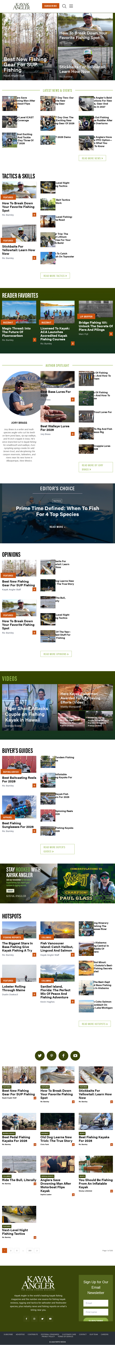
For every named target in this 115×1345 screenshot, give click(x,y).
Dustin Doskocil (10, 994)
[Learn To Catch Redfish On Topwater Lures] (47, 259)
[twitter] (40, 1056)
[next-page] (37, 1250)
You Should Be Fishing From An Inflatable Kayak (96, 1183)
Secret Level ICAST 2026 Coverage (22, 118)
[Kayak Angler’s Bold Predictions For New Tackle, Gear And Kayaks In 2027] (86, 103)
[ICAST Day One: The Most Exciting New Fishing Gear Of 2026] (47, 123)
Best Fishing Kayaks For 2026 (61, 829)
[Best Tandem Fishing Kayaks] (47, 763)
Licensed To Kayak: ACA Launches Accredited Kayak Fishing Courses (55, 333)
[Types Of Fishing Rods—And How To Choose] (86, 398)
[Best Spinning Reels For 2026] (47, 816)
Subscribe (50, 5)
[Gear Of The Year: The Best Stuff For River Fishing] (47, 637)
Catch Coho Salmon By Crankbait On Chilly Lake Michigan (100, 1004)
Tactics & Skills (18, 175)
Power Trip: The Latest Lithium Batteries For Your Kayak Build (60, 238)
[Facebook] (26, 1319)
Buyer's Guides (17, 750)
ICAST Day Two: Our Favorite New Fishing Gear (61, 100)
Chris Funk (44, 1144)
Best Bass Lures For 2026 (55, 393)
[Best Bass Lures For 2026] (57, 379)
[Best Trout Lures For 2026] (86, 417)
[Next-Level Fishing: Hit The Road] (47, 222)
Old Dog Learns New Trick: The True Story (61, 582)
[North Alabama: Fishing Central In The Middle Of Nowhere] (86, 948)
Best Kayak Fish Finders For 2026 (59, 795)
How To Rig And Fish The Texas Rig (100, 430)
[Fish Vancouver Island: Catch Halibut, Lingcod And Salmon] (57, 929)
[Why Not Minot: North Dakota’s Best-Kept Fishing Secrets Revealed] (86, 968)
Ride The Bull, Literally (57, 599)
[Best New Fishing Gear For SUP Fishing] (29, 46)
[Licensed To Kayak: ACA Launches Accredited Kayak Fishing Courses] (57, 312)
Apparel (7, 817)
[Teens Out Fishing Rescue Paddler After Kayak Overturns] (86, 123)
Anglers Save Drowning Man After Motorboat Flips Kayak (23, 102)
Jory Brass (19, 422)
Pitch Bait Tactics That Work (59, 201)
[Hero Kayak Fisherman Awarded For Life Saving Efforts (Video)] (85, 697)
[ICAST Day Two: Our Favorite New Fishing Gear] (47, 103)
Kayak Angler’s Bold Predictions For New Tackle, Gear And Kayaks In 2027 (100, 102)
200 (29, 1250)
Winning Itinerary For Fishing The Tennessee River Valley (98, 927)
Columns (46, 937)
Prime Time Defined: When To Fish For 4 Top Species (57, 511)
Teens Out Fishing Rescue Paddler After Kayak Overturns (100, 120)
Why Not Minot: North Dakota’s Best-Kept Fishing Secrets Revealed (100, 966)
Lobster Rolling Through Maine (13, 988)
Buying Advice (11, 771)
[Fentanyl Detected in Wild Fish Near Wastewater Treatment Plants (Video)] (71, 721)
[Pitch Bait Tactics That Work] (47, 205)
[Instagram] (34, 1319)
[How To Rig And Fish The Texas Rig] (86, 434)
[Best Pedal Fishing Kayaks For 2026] (19, 1121)
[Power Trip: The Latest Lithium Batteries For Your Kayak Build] (47, 239)
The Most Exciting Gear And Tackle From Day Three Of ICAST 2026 (22, 138)
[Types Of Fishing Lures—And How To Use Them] (86, 378)
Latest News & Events (57, 90)
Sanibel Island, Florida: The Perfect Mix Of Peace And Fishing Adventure (55, 991)
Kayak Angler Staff (11, 589)
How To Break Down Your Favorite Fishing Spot (18, 206)
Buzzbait (8, 322)
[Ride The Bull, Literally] (47, 603)
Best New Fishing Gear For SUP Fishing (18, 583)
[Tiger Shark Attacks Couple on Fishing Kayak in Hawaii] (29, 707)
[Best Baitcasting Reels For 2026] (19, 764)
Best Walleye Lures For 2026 (54, 428)
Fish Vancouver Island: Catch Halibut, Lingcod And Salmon (56, 946)
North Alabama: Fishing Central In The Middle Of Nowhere (98, 947)
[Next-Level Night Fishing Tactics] (47, 188)
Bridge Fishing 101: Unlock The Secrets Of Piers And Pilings (96, 326)
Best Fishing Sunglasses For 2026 (18, 825)
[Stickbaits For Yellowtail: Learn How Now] (85, 63)
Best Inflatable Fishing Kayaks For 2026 (60, 777)
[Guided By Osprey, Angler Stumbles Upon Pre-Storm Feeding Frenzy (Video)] (99, 721)
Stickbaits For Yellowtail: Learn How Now (18, 250)
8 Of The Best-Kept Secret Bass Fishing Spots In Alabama (99, 985)
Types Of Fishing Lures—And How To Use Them (99, 375)
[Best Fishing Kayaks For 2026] (47, 833)
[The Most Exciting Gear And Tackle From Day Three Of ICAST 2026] (9, 140)
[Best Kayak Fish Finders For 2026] (47, 799)
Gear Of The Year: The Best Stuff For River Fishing (60, 635)
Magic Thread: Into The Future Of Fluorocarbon (16, 332)
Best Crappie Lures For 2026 (99, 447)
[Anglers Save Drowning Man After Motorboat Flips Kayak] (9, 103)
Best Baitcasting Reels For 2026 (19, 779)
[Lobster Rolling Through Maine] (19, 973)
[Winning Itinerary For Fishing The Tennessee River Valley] (86, 928)
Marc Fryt (83, 333)
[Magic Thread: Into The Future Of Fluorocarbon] (19, 312)
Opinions (11, 554)
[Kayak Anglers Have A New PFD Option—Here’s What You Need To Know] (86, 142)
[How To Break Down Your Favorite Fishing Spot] (85, 29)
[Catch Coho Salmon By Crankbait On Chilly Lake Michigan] (86, 1007)
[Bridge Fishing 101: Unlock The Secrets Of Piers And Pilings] (96, 309)
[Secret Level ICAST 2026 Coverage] (9, 123)
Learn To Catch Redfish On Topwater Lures (61, 256)
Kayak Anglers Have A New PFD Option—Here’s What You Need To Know (100, 141)
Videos (9, 678)
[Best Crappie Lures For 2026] (86, 451)
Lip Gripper (86, 316)
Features (8, 197)
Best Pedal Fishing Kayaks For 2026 (16, 1139)
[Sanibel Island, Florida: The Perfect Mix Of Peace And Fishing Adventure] (57, 973)
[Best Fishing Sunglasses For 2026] (19, 807)
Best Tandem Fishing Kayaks (61, 758)
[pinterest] (51, 1056)
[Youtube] (50, 1319)
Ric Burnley (8, 214)
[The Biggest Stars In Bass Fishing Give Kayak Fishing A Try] (19, 929)
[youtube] (75, 1056)
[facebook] (63, 1056)
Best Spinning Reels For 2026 (61, 812)
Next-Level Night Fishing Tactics (59, 184)
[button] (64, 7)
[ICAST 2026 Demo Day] (47, 142)
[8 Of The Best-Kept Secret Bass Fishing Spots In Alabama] (86, 987)
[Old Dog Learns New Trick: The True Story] (47, 586)
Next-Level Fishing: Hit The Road (60, 218)
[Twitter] (42, 1319)
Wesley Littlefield (85, 1191)
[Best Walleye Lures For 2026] (57, 413)
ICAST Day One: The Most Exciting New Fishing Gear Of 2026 (61, 120)
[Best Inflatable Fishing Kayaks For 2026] (47, 780)
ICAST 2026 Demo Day (60, 138)
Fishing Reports (12, 937)
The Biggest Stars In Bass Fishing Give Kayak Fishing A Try (17, 946)
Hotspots (11, 915)
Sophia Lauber (46, 1194)
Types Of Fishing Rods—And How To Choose (99, 395)
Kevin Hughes (47, 1001)
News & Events (47, 1176)
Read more (56, 527)
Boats (82, 1133)
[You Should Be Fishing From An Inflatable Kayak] (96, 1164)
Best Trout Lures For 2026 (100, 413)
